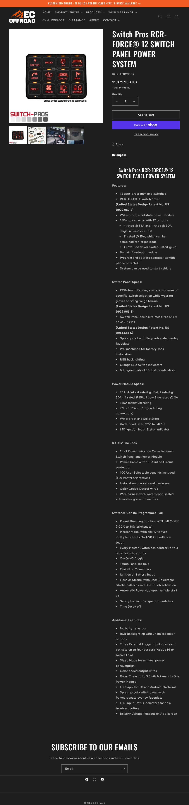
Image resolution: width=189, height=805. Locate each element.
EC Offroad (99, 803)
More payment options (146, 134)
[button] (68, 12)
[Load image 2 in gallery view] (37, 135)
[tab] (119, 155)
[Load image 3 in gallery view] (56, 135)
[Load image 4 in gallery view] (75, 135)
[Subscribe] (123, 768)
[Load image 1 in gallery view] (18, 135)
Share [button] (119, 144)
